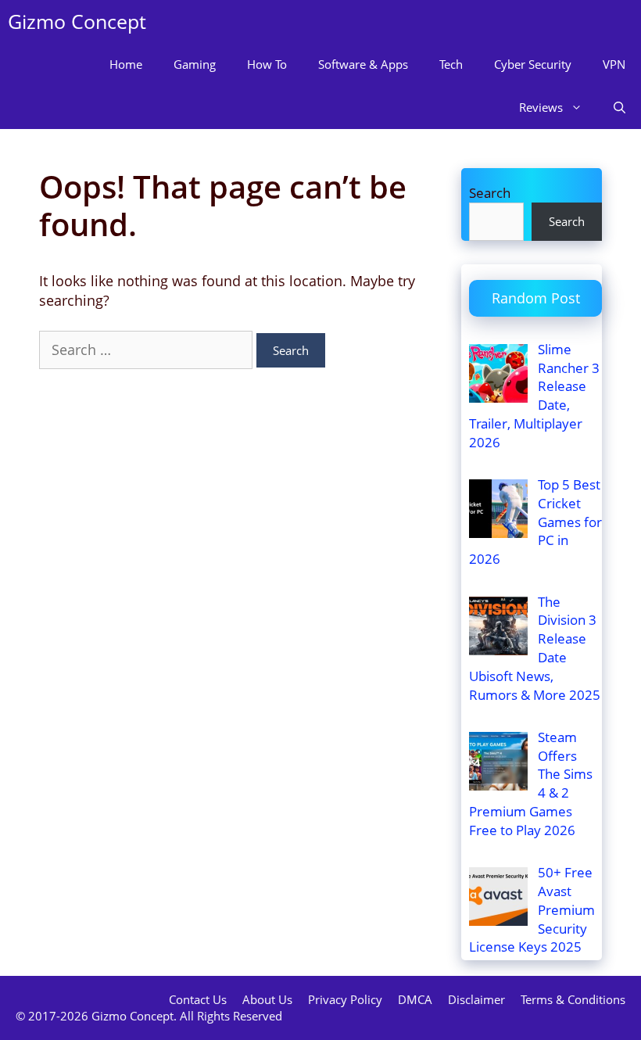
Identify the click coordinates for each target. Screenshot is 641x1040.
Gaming (195, 64)
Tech (451, 64)
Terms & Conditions (573, 999)
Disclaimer (476, 999)
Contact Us (198, 999)
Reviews (541, 107)
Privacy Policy (345, 999)
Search (489, 193)
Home (125, 64)
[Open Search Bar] (619, 107)
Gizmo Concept (77, 21)
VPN (614, 64)
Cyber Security (532, 64)
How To (267, 64)
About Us (267, 999)
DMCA (415, 999)
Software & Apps (363, 64)
